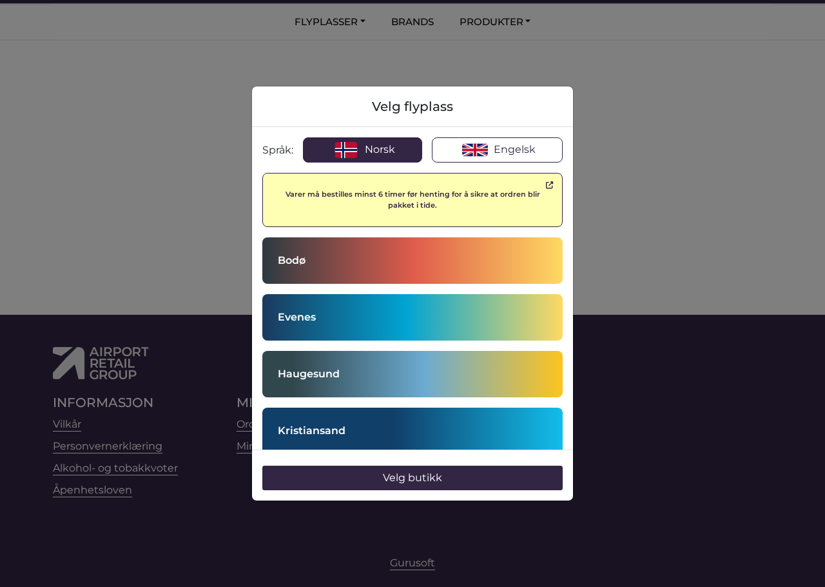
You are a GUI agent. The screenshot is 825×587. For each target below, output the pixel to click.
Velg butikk (412, 478)
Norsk (378, 149)
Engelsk (513, 149)
